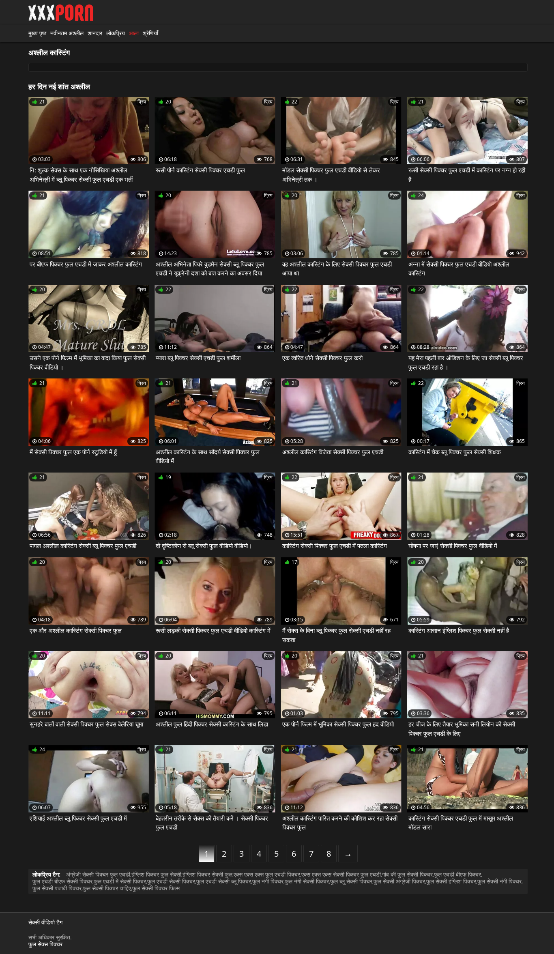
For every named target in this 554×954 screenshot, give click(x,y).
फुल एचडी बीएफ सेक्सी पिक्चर (62, 881)
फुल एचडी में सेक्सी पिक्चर (120, 881)
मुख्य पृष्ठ (37, 33)
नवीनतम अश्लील (67, 33)
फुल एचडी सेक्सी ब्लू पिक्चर (223, 881)
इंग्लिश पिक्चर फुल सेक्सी (156, 874)
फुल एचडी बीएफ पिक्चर (457, 874)
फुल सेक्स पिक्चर (45, 944)
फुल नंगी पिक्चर (267, 881)
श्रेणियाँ (150, 33)
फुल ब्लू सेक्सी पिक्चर (351, 881)
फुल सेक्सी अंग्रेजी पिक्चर (399, 881)
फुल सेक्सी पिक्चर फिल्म (156, 888)
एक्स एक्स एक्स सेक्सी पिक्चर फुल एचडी (341, 874)
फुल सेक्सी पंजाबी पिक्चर (57, 888)
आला (134, 33)
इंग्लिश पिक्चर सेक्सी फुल (207, 874)
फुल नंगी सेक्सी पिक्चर (307, 881)
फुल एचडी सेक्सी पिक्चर (171, 881)
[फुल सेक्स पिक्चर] (60, 12)
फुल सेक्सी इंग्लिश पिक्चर (451, 881)
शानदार (95, 33)
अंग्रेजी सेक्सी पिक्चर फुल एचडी (98, 874)
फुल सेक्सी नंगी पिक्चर (499, 881)
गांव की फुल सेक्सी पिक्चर (407, 874)
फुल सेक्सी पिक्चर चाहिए (107, 888)
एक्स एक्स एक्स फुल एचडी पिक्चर (267, 874)
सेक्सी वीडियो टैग (45, 922)
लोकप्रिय (115, 33)
